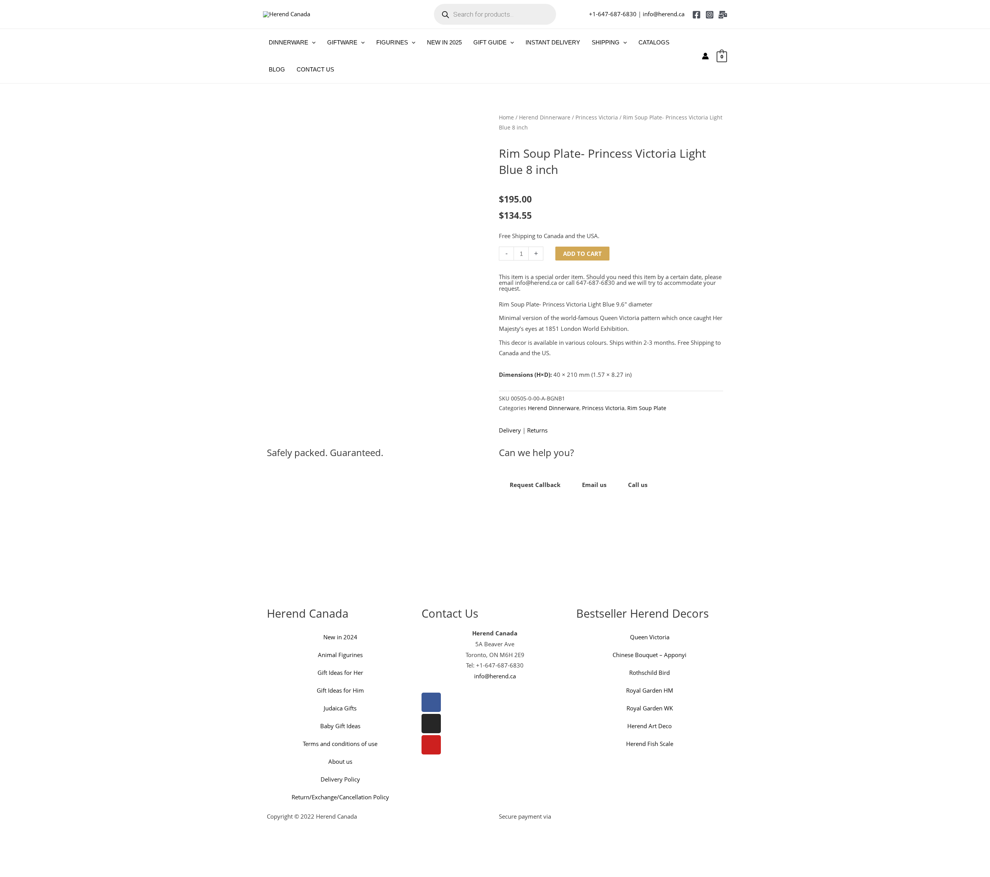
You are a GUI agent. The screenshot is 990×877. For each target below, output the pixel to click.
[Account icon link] (705, 56)
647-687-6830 (595, 282)
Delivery (510, 430)
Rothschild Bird (649, 672)
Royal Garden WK (649, 708)
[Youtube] (431, 744)
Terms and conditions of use (340, 744)
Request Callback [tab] (535, 485)
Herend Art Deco (649, 726)
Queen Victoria (649, 637)
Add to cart (582, 253)
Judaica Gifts (340, 708)
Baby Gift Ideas (340, 726)
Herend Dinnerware (544, 117)
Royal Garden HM (649, 690)
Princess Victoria (596, 117)
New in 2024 (340, 637)
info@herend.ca (663, 14)
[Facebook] (696, 14)
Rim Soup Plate (646, 408)
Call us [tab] (637, 485)
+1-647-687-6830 (613, 14)
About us (340, 761)
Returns (537, 430)
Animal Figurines (340, 655)
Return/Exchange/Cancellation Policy (340, 797)
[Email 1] (723, 14)
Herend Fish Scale (649, 744)
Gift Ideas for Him (340, 690)
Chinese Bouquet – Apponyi (649, 655)
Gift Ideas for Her (340, 672)
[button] (312, 42)
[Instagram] (709, 14)
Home (506, 117)
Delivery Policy (340, 779)
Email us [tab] (594, 485)
